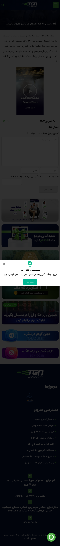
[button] (4, 264)
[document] (30, 273)
